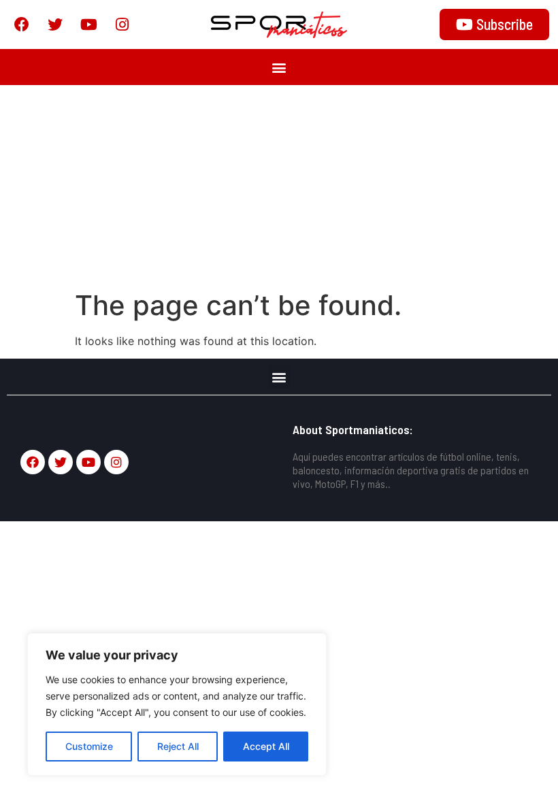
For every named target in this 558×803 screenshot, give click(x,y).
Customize (89, 746)
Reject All (178, 746)
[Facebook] (22, 24)
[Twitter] (55, 24)
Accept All (266, 746)
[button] (279, 67)
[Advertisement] (279, 187)
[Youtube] (88, 24)
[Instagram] (122, 24)
